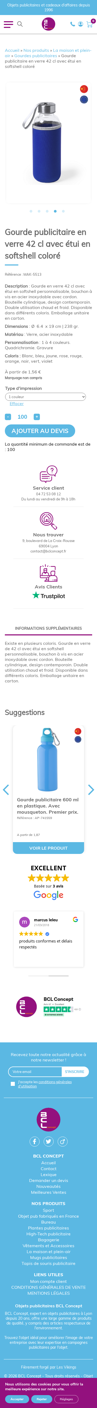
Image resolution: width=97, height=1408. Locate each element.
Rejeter (42, 1399)
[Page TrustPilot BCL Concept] (48, 1007)
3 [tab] (47, 211)
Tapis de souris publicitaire (48, 1263)
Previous (5, 789)
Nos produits (36, 50)
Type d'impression (23, 388)
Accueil (12, 50)
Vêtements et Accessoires (48, 1245)
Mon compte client (48, 1281)
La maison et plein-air (49, 1251)
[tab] (48, 628)
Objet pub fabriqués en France (48, 1216)
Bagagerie (48, 1239)
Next (91, 789)
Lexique (49, 1174)
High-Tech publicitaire (48, 1233)
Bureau (48, 1222)
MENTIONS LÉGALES (48, 1293)
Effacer (17, 403)
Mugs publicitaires (48, 1257)
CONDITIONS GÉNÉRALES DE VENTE (48, 1287)
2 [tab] (39, 211)
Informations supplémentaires (48, 628)
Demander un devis (48, 1180)
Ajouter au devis (40, 431)
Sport (48, 1210)
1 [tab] (31, 211)
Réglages (66, 1399)
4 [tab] (55, 211)
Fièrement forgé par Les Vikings (48, 1367)
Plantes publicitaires (48, 1228)
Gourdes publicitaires (35, 55)
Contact (49, 1168)
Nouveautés (48, 1186)
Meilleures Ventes (48, 1192)
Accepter (17, 1399)
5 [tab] (63, 211)
